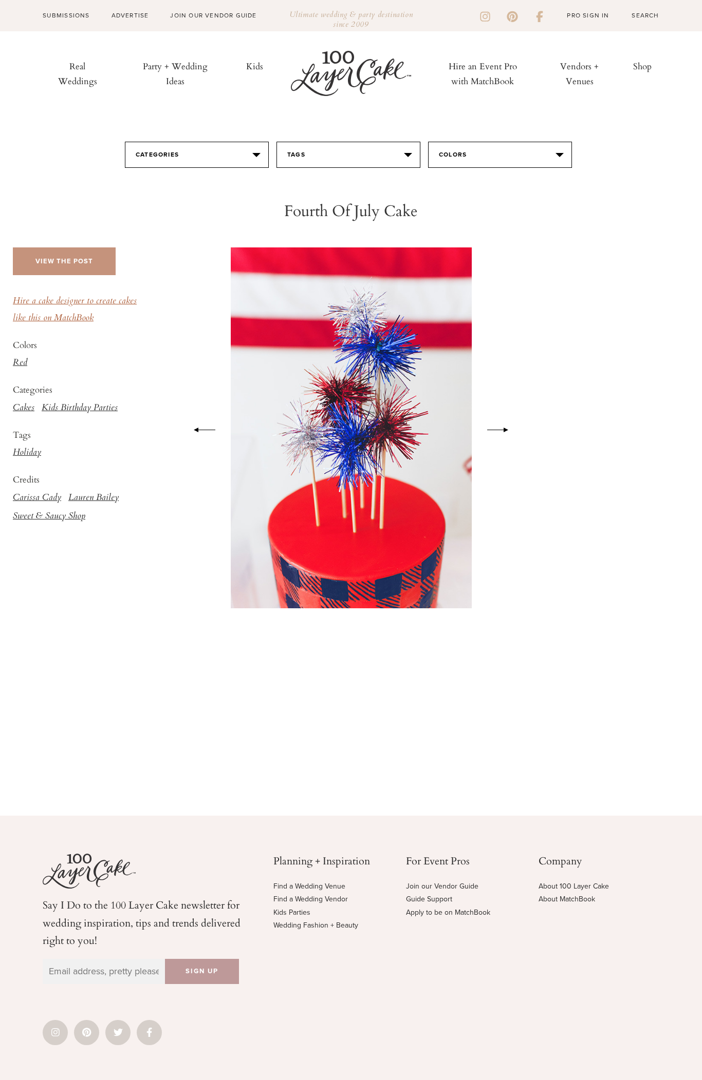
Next (503, 428)
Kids (254, 66)
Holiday (27, 453)
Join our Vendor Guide (442, 886)
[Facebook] (539, 15)
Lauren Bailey (93, 498)
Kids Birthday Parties (80, 408)
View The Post (64, 261)
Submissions (66, 15)
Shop (642, 66)
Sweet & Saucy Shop (49, 516)
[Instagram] (485, 15)
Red (20, 363)
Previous (199, 428)
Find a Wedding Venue (309, 886)
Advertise (130, 15)
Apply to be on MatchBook (448, 912)
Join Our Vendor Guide (213, 15)
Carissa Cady (37, 498)
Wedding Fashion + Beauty (315, 925)
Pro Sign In (588, 15)
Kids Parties (291, 912)
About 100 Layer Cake (574, 886)
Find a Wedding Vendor (310, 899)
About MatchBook (567, 899)
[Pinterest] (512, 15)
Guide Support (429, 899)
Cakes (23, 408)
